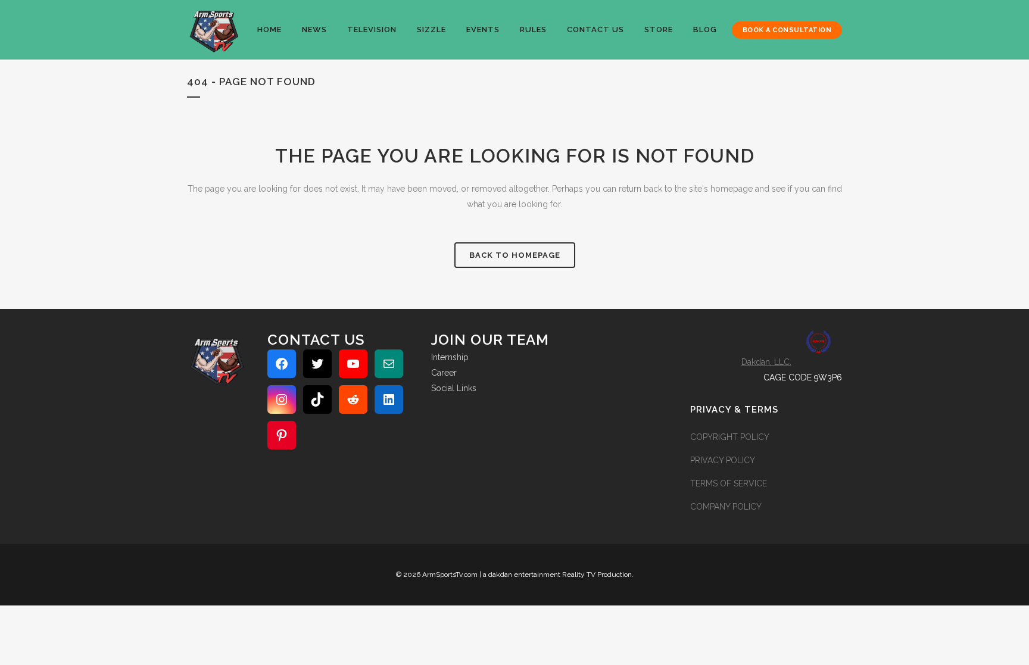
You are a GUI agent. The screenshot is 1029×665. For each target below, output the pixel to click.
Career (444, 372)
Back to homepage (514, 255)
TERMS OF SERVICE (728, 483)
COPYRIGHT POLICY (729, 437)
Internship (450, 357)
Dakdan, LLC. (766, 362)
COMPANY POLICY (726, 506)
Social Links (453, 388)
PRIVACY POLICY (722, 460)
